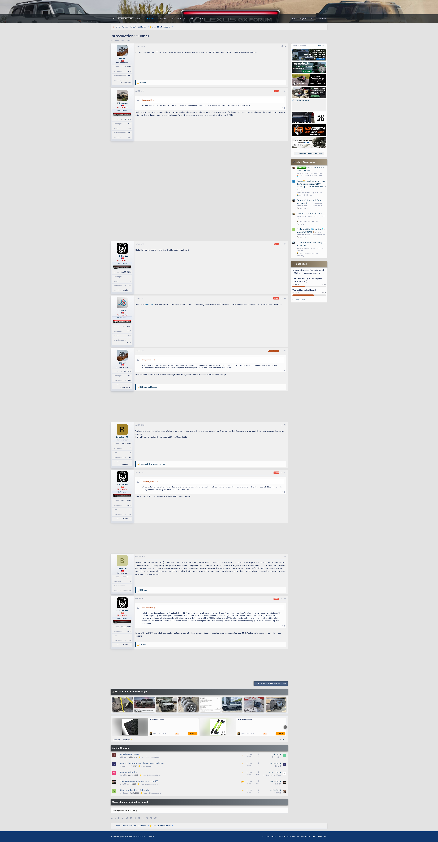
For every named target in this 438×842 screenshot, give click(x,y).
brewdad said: (147, 608)
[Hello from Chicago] (166, 704)
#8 (285, 556)
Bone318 (123, 775)
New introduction (128, 772)
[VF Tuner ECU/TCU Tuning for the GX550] (254, 704)
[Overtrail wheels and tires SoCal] (188, 704)
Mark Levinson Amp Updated (309, 213)
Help (314, 836)
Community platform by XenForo (133, 837)
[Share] (282, 46)
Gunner (116, 41)
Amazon (193, 733)
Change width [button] (271, 836)
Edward (123, 766)
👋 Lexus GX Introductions (149, 757)
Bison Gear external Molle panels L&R (310, 169)
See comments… (299, 300)
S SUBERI (277, 793)
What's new (165, 18)
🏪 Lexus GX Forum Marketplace (309, 176)
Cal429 (123, 784)
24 (130, 281)
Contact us (281, 836)
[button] (156, 19)
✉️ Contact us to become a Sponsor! (309, 153)
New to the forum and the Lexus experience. (142, 763)
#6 (285, 425)
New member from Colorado (134, 790)
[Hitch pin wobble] (276, 704)
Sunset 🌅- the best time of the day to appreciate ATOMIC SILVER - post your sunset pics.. (311, 184)
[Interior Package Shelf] (122, 704)
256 (129, 335)
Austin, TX (127, 290)
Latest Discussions (305, 162)
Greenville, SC (125, 83)
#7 (285, 472)
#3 (285, 244)
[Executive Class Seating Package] (210, 704)
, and (152, 464)
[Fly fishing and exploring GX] (232, 704)
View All (282, 740)
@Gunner (149, 304)
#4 (285, 298)
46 (129, 128)
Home (139, 18)
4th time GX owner (129, 754)
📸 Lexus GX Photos (304, 195)
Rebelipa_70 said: (149, 482)
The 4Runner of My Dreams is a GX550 (139, 781)
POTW (191, 18)
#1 (285, 46)
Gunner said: (147, 100)
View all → (322, 46)
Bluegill (155, 733)
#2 (285, 91)
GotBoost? (124, 793)
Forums (150, 18)
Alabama (127, 590)
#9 (285, 599)
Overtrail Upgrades (157, 720)
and (148, 387)
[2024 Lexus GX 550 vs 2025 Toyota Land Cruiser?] (144, 704)
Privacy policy (306, 836)
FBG (129, 137)
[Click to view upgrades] (122, 114)
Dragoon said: (147, 360)
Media (179, 18)
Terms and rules (293, 836)
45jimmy (123, 757)
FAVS (201, 18)
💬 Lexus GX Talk (303, 208)
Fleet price (276, 757)
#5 (285, 351)
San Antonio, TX (124, 464)
